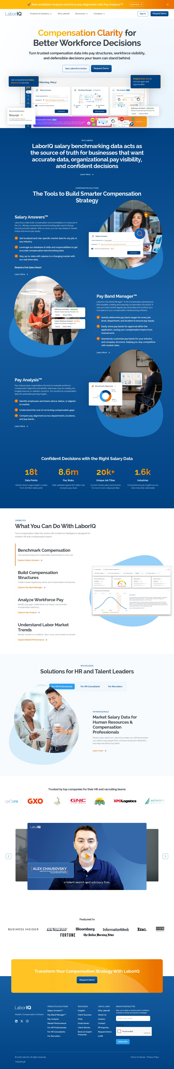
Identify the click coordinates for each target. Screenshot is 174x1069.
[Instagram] (27, 1021)
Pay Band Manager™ (56, 1015)
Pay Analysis (53, 1019)
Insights (81, 1010)
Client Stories (84, 1027)
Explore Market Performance (31, 640)
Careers (101, 1019)
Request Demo (159, 13)
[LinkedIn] (16, 1021)
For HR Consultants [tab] (90, 686)
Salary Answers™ (55, 1010)
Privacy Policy (153, 1057)
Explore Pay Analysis (27, 612)
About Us (102, 1015)
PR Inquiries (103, 1027)
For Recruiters (53, 1036)
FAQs (80, 1019)
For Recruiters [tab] (115, 686)
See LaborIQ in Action (76, 68)
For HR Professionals (56, 1027)
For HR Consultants (56, 1032)
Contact (101, 1023)
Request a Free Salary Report (28, 267)
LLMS (100, 1036)
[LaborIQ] (14, 14)
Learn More (135, 4)
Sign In (143, 14)
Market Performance (56, 1023)
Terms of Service (137, 1057)
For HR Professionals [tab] (62, 686)
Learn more (20, 274)
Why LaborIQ (63, 14)
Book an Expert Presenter (85, 1033)
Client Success (84, 1015)
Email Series (83, 1023)
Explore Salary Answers (28, 560)
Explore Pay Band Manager (30, 587)
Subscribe (122, 1042)
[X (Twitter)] (21, 1021)
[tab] (47, 555)
